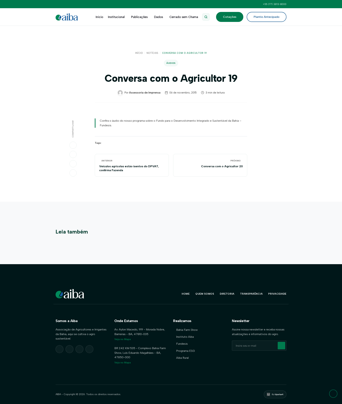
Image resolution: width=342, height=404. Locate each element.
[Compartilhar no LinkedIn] (73, 154)
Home (186, 293)
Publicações (139, 17)
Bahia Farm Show (187, 330)
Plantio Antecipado (266, 17)
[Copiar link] (73, 173)
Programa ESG (185, 351)
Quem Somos (204, 293)
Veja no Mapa (122, 339)
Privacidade (277, 293)
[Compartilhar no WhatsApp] (73, 145)
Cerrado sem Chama (183, 17)
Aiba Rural (182, 357)
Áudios (171, 63)
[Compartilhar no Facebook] (73, 163)
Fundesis (182, 343)
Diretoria (227, 293)
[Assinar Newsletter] (281, 345)
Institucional (116, 17)
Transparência (251, 293)
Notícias (152, 53)
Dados (158, 17)
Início (99, 17)
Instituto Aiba (185, 336)
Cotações (229, 17)
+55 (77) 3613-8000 (274, 4)
